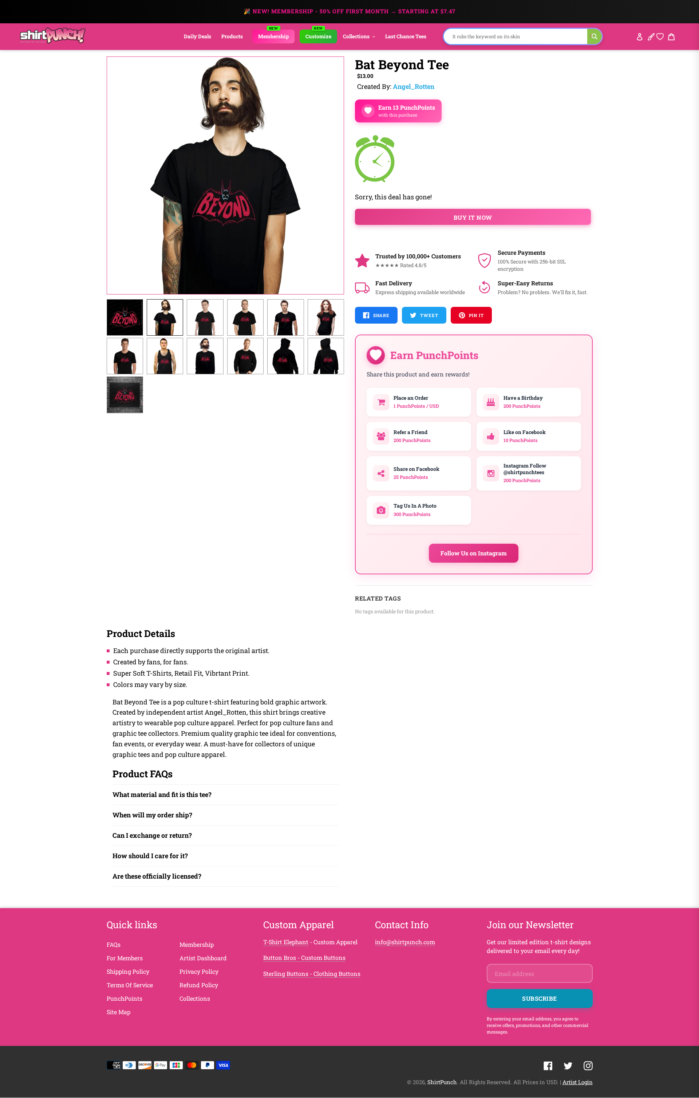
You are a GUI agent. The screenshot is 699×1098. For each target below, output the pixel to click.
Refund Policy (198, 985)
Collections (194, 998)
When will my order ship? (152, 814)
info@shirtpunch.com (405, 942)
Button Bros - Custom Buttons (304, 957)
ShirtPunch (442, 1082)
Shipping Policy (128, 971)
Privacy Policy (198, 971)
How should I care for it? (150, 855)
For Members (125, 958)
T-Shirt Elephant (285, 942)
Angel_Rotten (413, 86)
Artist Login (577, 1082)
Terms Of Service (130, 985)
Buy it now (473, 217)
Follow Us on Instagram (474, 553)
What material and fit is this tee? (162, 794)
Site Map (118, 1012)
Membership (196, 944)
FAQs (114, 944)
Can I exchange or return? (152, 835)
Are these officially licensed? (156, 876)
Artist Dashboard (203, 958)
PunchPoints (124, 998)
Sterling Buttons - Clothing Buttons (311, 973)
